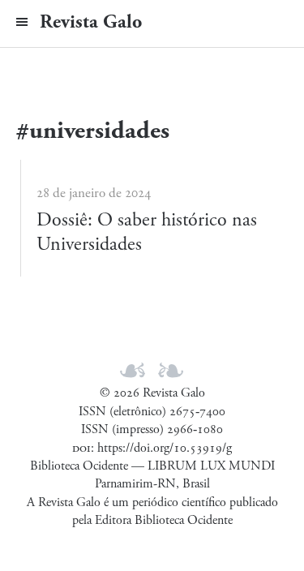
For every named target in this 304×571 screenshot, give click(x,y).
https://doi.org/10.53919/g (164, 448)
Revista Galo (91, 22)
